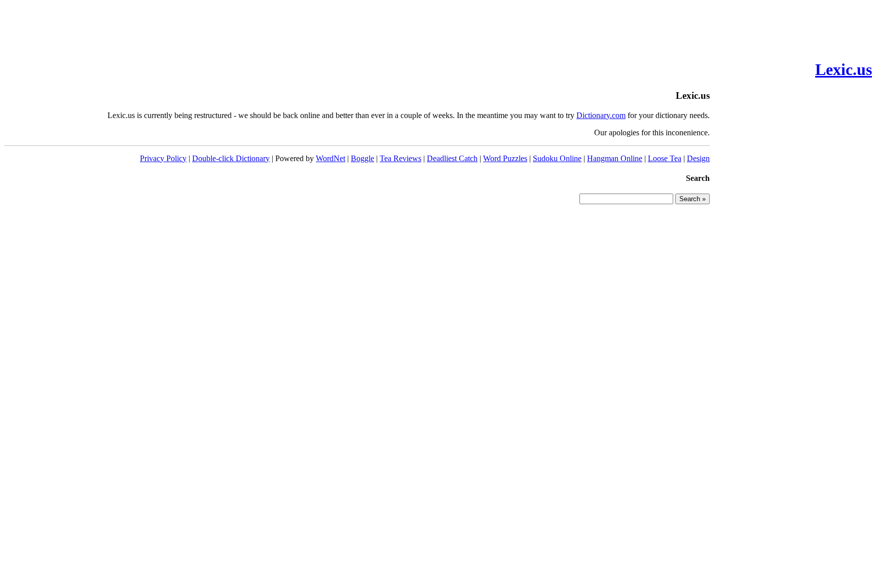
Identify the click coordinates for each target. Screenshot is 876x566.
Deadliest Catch (452, 158)
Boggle (362, 158)
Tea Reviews (400, 158)
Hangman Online (614, 158)
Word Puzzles (505, 158)
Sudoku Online (557, 158)
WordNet (330, 158)
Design (698, 158)
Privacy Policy (163, 158)
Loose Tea (664, 158)
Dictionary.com (601, 115)
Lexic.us (843, 69)
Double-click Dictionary (231, 158)
